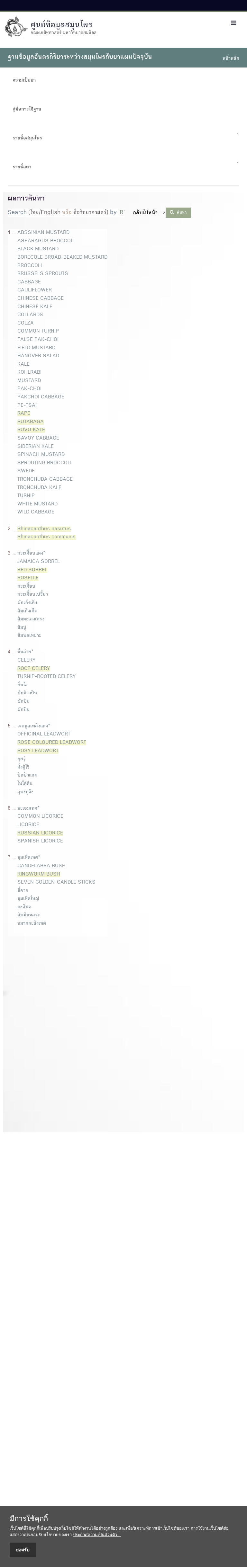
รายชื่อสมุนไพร (27, 138)
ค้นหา (181, 212)
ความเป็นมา (24, 80)
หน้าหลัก (231, 58)
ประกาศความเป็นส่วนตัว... (97, 1534)
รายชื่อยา (22, 167)
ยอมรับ (23, 1549)
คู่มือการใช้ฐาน (27, 109)
